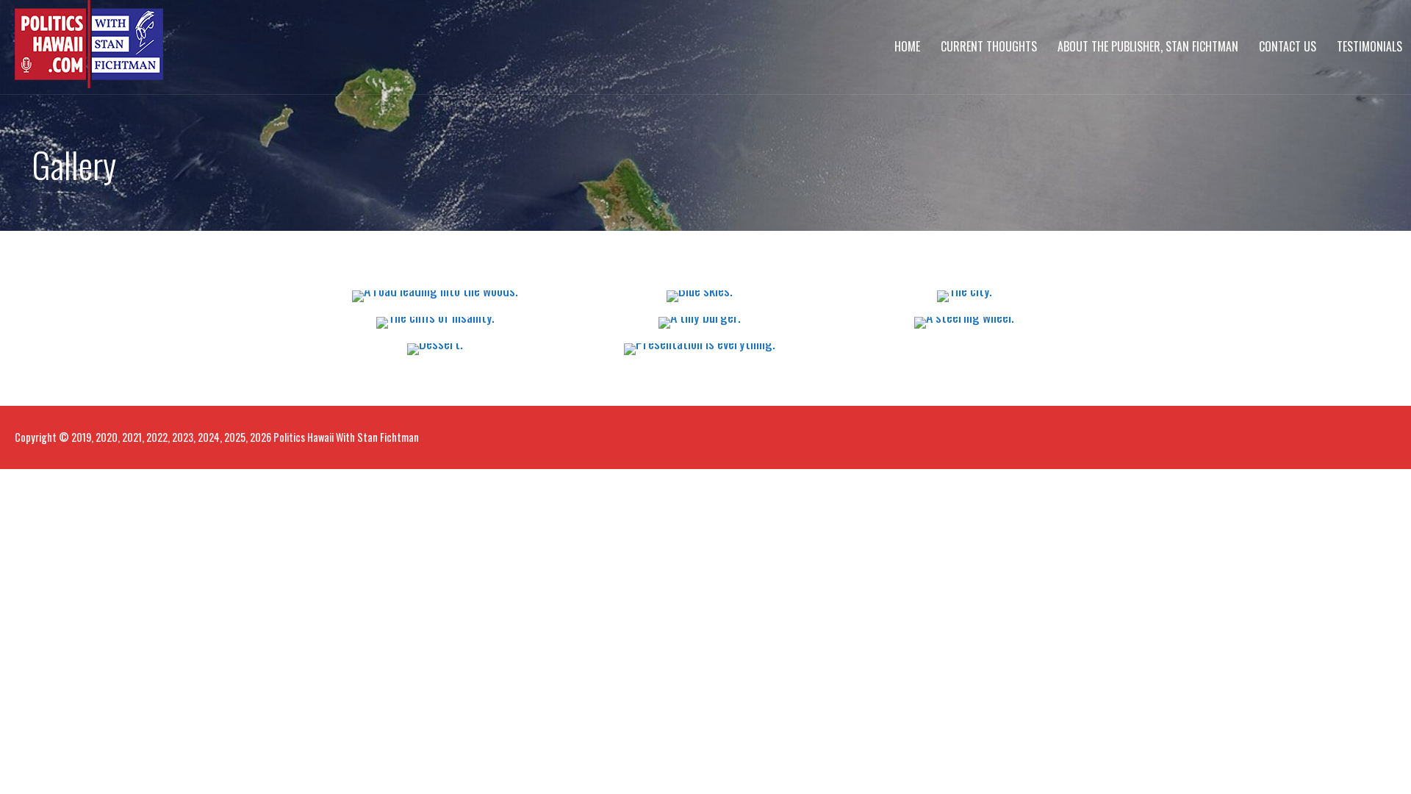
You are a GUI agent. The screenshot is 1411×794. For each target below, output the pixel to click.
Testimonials (1369, 46)
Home (907, 46)
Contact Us (1287, 46)
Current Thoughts (989, 46)
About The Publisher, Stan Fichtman (1148, 46)
